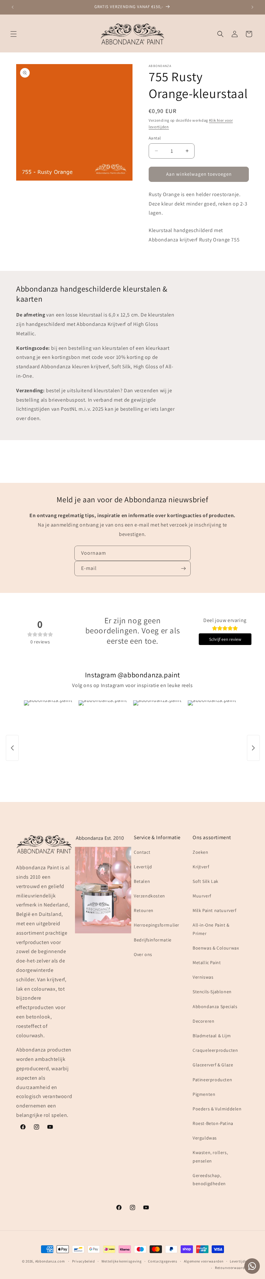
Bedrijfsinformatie (153, 940)
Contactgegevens (162, 1261)
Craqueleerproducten (215, 1050)
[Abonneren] (183, 568)
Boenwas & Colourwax (216, 948)
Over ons (143, 954)
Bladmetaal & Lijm (212, 1036)
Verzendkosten (149, 896)
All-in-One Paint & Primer (211, 929)
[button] (13, 34)
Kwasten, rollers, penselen (210, 1156)
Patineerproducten (212, 1080)
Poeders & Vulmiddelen (217, 1109)
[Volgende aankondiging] (252, 7)
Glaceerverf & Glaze (213, 1065)
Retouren (144, 910)
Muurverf (202, 896)
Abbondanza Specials (215, 1006)
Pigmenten (204, 1094)
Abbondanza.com (50, 1261)
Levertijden (239, 1261)
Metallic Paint (207, 962)
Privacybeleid (83, 1261)
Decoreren (203, 1021)
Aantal (155, 138)
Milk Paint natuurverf (215, 910)
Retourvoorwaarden (232, 1267)
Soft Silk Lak (205, 881)
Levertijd (143, 867)
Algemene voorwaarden (204, 1261)
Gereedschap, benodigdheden (209, 1179)
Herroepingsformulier (156, 925)
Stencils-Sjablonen (212, 992)
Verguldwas (205, 1138)
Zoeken (200, 852)
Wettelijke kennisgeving (121, 1261)
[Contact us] (252, 1266)
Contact (142, 852)
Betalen (142, 881)
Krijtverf (201, 867)
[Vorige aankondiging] (12, 7)
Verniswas (203, 977)
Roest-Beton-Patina (213, 1123)
